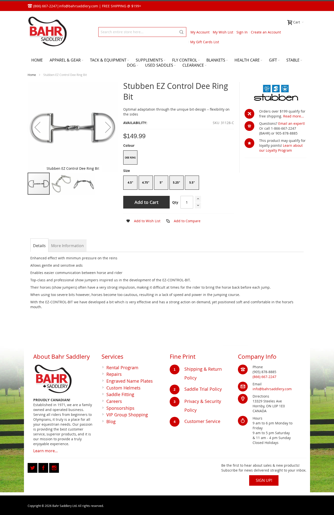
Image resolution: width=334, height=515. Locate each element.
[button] (37, 127)
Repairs (114, 374)
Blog (111, 421)
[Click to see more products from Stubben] (275, 93)
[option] (130, 157)
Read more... (293, 116)
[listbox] (178, 158)
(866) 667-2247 (264, 376)
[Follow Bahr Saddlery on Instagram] (54, 467)
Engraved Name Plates (129, 381)
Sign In (242, 32)
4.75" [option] (145, 182)
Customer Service (202, 421)
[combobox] (142, 32)
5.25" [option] (176, 182)
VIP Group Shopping (127, 415)
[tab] (39, 245)
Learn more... (45, 450)
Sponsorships (120, 408)
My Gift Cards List (204, 42)
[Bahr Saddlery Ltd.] (47, 32)
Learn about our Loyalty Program (281, 148)
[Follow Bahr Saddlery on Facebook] (43, 467)
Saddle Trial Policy (203, 389)
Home (32, 75)
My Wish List (223, 32)
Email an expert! (291, 123)
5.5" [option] (192, 182)
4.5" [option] (130, 182)
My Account (200, 32)
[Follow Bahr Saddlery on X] (33, 467)
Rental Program (122, 367)
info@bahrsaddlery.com (78, 6)
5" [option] (161, 182)
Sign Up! (264, 480)
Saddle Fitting (120, 394)
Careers (114, 401)
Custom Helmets (123, 388)
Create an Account (266, 32)
